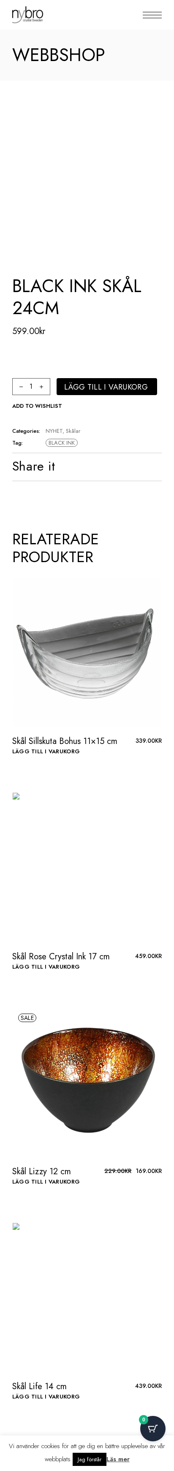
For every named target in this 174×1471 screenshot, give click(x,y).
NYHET (54, 431)
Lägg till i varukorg (106, 387)
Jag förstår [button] (89, 1459)
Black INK (62, 443)
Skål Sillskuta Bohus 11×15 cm (64, 741)
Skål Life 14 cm (39, 1386)
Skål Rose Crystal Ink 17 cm (61, 956)
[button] (37, 406)
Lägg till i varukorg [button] (46, 751)
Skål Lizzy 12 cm (41, 1171)
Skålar (73, 431)
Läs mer (118, 1459)
